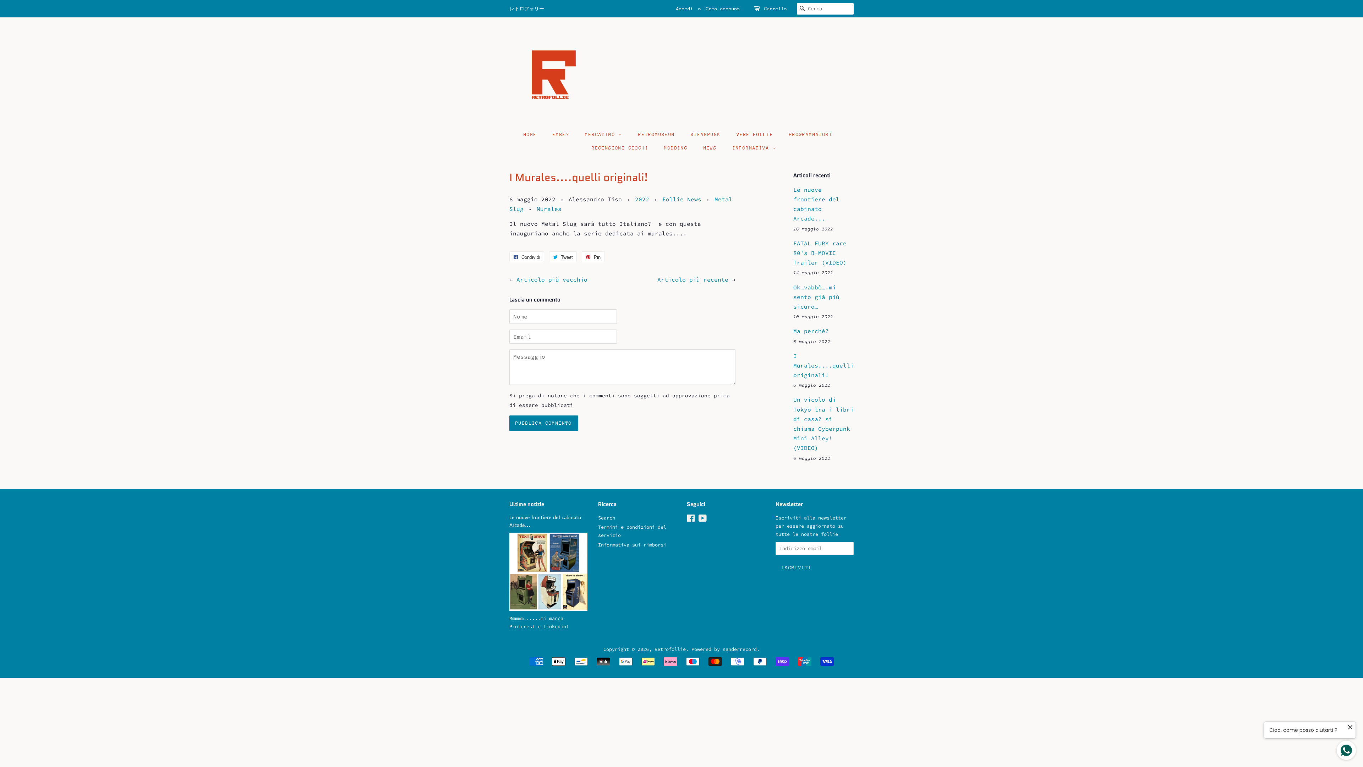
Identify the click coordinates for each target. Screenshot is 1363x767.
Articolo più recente (692, 279)
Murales (549, 208)
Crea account (723, 8)
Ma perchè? (811, 330)
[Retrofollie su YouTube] (703, 520)
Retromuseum (656, 134)
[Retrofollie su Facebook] (691, 520)
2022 (642, 199)
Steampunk (706, 134)
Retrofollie (670, 649)
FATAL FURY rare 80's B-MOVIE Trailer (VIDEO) (820, 253)
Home (530, 134)
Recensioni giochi (620, 148)
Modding (676, 148)
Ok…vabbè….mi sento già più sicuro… (816, 297)
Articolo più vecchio (551, 279)
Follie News (681, 199)
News (710, 148)
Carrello (775, 8)
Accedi (684, 8)
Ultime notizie (526, 504)
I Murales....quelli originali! (823, 365)
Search (606, 518)
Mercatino (601, 134)
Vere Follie (755, 134)
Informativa (753, 148)
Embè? (561, 134)
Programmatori (810, 134)
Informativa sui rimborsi (632, 545)
